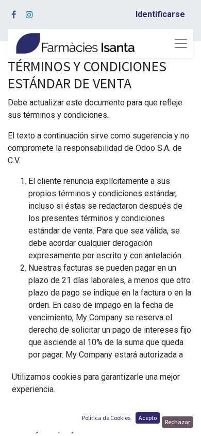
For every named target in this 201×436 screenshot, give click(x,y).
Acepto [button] (148, 418)
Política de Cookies (106, 418)
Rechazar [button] (177, 422)
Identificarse (160, 14)
